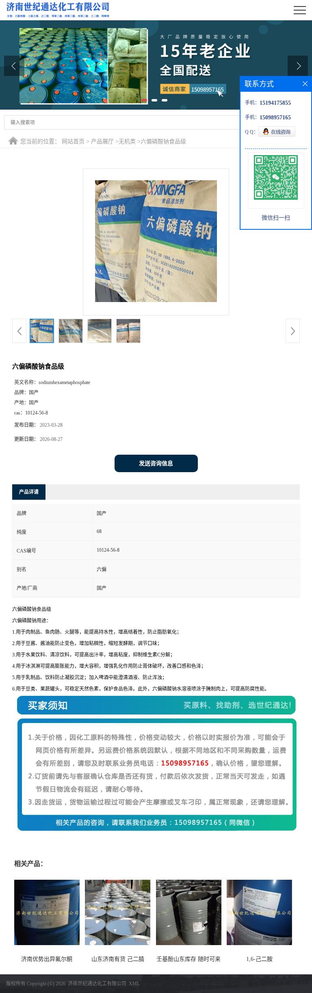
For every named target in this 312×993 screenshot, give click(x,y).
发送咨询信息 (156, 463)
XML (134, 984)
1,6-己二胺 (259, 959)
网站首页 (73, 141)
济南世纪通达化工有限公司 (97, 984)
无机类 (127, 141)
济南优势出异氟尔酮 (46, 959)
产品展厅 (102, 141)
